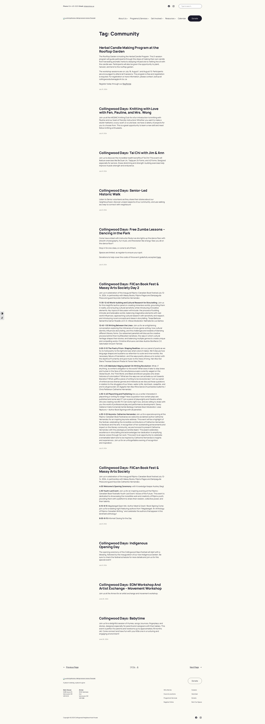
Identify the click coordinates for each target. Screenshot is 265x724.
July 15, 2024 (103, 89)
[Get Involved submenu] (162, 18)
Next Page (196, 667)
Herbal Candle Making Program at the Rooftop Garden (129, 49)
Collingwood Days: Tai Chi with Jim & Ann (131, 153)
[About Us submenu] (127, 18)
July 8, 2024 (103, 133)
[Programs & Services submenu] (148, 18)
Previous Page (71, 667)
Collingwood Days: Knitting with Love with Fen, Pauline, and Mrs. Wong (128, 110)
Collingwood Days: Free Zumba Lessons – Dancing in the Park (132, 231)
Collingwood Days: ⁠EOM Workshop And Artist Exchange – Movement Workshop (130, 586)
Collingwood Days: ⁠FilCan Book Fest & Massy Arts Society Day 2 (129, 286)
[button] (195, 18)
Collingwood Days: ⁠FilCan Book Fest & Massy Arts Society (129, 469)
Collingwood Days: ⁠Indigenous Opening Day (123, 545)
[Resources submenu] (175, 18)
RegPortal (127, 84)
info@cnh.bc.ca (89, 6)
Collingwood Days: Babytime (122, 618)
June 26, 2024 (103, 599)
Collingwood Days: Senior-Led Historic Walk (123, 192)
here (159, 257)
